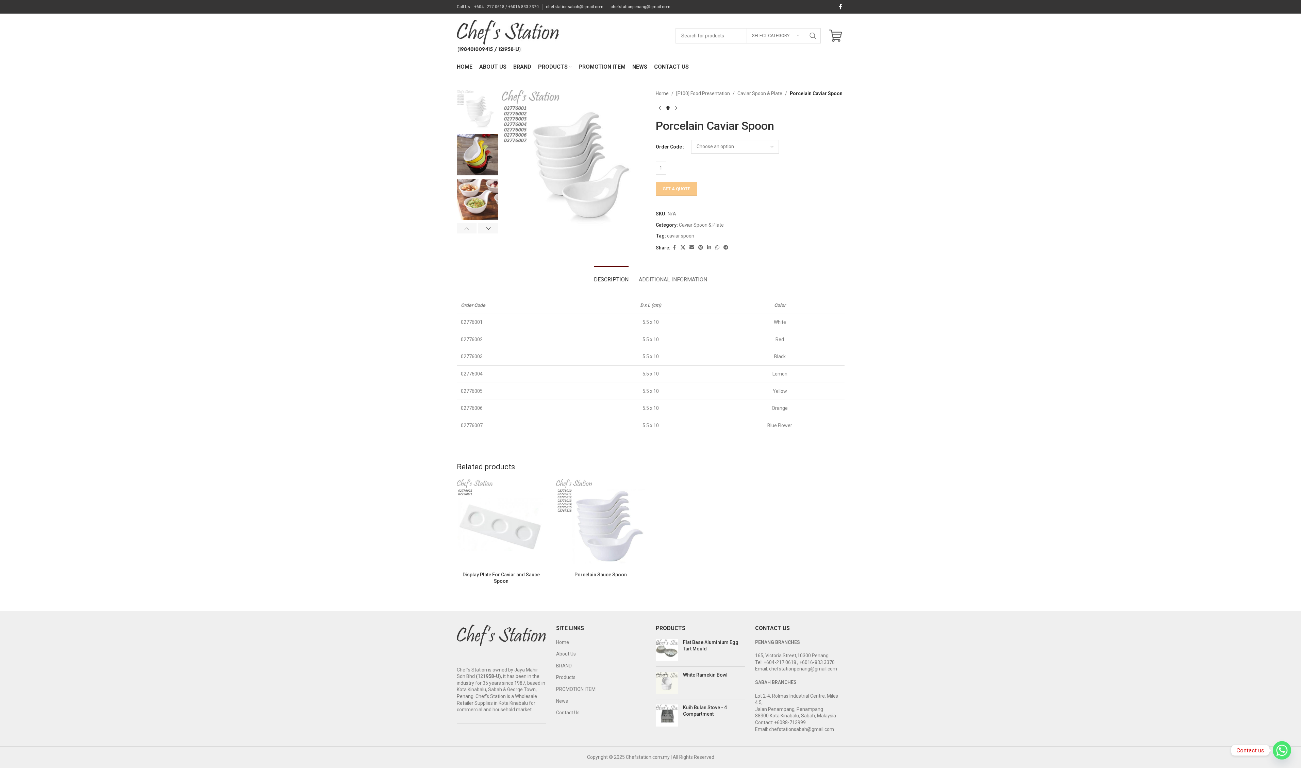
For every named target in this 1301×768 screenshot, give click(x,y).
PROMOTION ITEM (576, 689)
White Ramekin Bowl (705, 675)
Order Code (669, 147)
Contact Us (568, 712)
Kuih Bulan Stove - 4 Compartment (705, 711)
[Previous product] (660, 108)
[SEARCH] (813, 35)
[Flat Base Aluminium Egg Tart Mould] (667, 650)
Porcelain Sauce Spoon (600, 574)
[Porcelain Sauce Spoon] (601, 524)
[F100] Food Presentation (703, 93)
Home (662, 93)
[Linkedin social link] (709, 247)
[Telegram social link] (725, 247)
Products (566, 677)
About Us (566, 654)
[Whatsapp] (1282, 750)
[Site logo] (508, 35)
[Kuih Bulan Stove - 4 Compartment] (667, 715)
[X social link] (683, 247)
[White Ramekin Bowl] (667, 683)
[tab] (611, 276)
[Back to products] (668, 108)
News (562, 701)
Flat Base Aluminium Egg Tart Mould (710, 646)
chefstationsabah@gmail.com (574, 6)
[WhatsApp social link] (717, 247)
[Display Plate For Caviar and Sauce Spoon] (501, 524)
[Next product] (676, 108)
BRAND (564, 665)
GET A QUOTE (676, 188)
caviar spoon (680, 236)
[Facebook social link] (840, 6)
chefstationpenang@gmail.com (640, 6)
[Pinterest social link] (700, 247)
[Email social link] (691, 247)
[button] (467, 228)
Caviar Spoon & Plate (759, 93)
